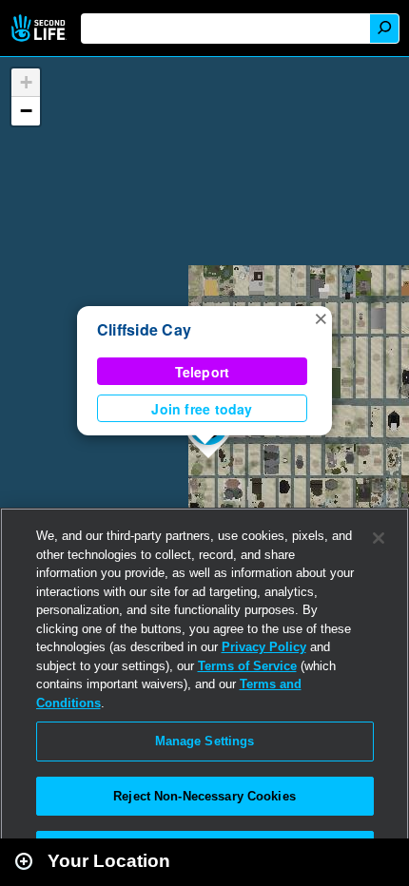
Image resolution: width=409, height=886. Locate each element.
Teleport (202, 371)
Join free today (201, 408)
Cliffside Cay (144, 329)
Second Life (40, 28)
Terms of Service (247, 666)
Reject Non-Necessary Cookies (204, 796)
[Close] (378, 538)
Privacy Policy (264, 647)
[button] (320, 317)
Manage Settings (205, 741)
